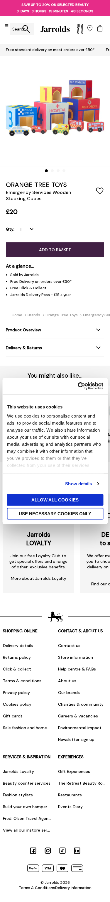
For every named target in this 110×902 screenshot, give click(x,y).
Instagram (48, 851)
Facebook (33, 851)
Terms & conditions (22, 680)
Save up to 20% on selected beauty (55, 4)
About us (67, 680)
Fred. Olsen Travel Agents (27, 818)
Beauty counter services (26, 783)
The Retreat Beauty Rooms (82, 783)
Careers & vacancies (78, 716)
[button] (46, 170)
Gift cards (13, 716)
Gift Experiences (74, 771)
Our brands (69, 692)
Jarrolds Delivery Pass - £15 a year (40, 294)
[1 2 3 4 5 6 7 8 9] (28, 229)
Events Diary (70, 806)
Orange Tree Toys (36, 184)
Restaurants (70, 795)
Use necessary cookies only (55, 513)
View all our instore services (27, 830)
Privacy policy (16, 692)
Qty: (10, 229)
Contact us (69, 645)
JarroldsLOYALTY (38, 539)
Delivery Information (73, 887)
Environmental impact (79, 727)
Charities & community (81, 704)
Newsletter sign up (76, 739)
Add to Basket (55, 249)
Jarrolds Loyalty (18, 771)
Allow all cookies (55, 499)
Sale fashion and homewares (27, 727)
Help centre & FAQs (77, 669)
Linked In (77, 851)
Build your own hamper (25, 806)
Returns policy (17, 657)
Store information (75, 657)
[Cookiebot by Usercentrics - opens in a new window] (78, 386)
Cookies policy (17, 704)
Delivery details (18, 645)
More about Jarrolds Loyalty (38, 578)
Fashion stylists (18, 795)
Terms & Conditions (37, 887)
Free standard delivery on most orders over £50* (50, 49)
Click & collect (17, 669)
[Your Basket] (100, 29)
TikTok (62, 851)
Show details (78, 483)
